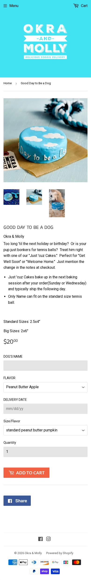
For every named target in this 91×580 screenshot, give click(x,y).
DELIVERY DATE (15, 400)
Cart (84, 5)
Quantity (10, 442)
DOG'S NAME (13, 356)
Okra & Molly (33, 553)
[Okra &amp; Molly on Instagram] (48, 539)
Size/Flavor (12, 421)
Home (8, 83)
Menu (13, 5)
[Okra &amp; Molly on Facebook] (40, 539)
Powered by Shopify (59, 553)
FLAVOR (9, 378)
